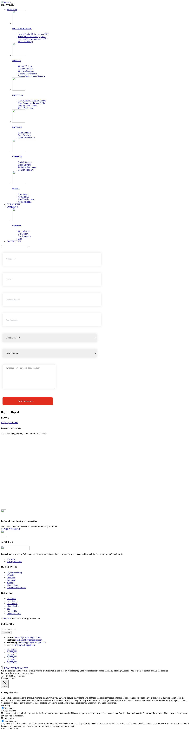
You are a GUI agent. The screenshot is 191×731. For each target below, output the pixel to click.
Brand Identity (24, 132)
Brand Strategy (24, 165)
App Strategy (24, 194)
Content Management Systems (31, 76)
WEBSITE (16, 61)
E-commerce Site (25, 68)
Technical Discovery (27, 167)
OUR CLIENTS (14, 204)
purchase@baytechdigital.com (28, 640)
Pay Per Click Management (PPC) (33, 39)
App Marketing (24, 202)
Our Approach (24, 236)
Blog (20, 239)
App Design (23, 197)
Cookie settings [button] (8, 676)
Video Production (25, 108)
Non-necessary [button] (7, 718)
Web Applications (26, 71)
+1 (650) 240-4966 (9, 422)
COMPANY (12, 207)
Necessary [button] (5, 705)
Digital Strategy (25, 162)
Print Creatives (24, 135)
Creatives (11, 577)
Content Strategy (25, 170)
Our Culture (23, 234)
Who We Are (24, 231)
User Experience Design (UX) (31, 103)
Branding (11, 580)
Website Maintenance (27, 73)
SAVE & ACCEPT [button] (9, 728)
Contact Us (12, 611)
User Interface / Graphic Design (32, 100)
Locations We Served (16, 587)
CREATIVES (17, 95)
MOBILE (16, 189)
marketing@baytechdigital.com (32, 642)
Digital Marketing (14, 572)
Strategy (10, 582)
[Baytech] (6, 2)
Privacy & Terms (14, 561)
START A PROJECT (10, 529)
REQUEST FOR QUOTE (16, 668)
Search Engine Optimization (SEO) (33, 34)
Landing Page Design (27, 105)
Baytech (7, 618)
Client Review (13, 606)
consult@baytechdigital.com (27, 637)
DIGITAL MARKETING (22, 29)
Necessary (9, 708)
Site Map (11, 559)
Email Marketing (25, 41)
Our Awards (12, 603)
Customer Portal (14, 613)
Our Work (11, 598)
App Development (26, 199)
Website (10, 575)
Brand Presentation (26, 137)
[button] (8, 5)
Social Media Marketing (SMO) (32, 36)
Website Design (25, 66)
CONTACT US (14, 241)
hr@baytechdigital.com (25, 645)
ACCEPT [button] (21, 676)
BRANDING (17, 127)
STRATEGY (17, 157)
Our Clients (12, 601)
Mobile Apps (12, 585)
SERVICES (12, 9)
